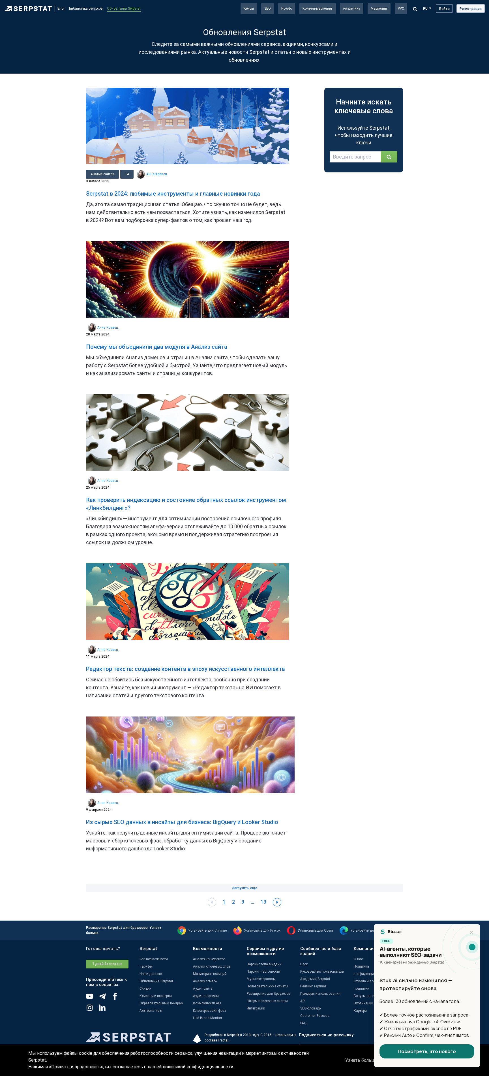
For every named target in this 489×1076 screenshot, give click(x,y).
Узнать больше (361, 1060)
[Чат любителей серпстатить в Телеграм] (105, 998)
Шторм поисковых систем (267, 1001)
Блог (61, 8)
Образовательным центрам (161, 1003)
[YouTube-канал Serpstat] (92, 998)
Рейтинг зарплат (313, 986)
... (252, 902)
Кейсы (249, 8)
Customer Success (314, 1016)
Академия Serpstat (315, 979)
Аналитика (351, 8)
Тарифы (146, 966)
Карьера (360, 1011)
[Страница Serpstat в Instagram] (92, 1009)
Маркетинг (379, 8)
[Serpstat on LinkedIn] (105, 1009)
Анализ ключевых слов (211, 966)
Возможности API (207, 1003)
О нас (358, 959)
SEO (267, 8)
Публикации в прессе (370, 1003)
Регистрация (471, 9)
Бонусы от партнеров (370, 996)
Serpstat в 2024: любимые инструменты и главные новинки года (173, 193)
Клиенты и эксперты (156, 996)
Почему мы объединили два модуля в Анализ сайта (156, 346)
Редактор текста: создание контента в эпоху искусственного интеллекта (185, 669)
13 (263, 902)
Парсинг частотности (263, 972)
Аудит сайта (203, 989)
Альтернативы (151, 1011)
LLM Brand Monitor (207, 1018)
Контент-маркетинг (318, 8)
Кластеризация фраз (209, 1011)
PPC (401, 8)
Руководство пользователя (322, 972)
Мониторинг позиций (210, 974)
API (302, 1001)
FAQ (303, 1023)
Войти (444, 9)
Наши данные (151, 974)
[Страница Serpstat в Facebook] (117, 998)
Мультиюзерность (261, 979)
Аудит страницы (206, 996)
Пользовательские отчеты (267, 986)
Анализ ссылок (205, 981)
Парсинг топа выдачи (264, 964)
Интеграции (256, 1008)
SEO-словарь (310, 1008)
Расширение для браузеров (268, 994)
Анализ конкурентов (209, 959)
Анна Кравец (156, 174)
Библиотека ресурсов (86, 8)
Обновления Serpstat (124, 8)
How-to (286, 8)
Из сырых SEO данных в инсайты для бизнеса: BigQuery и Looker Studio (182, 822)
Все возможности (154, 959)
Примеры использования (320, 994)
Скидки (145, 989)
